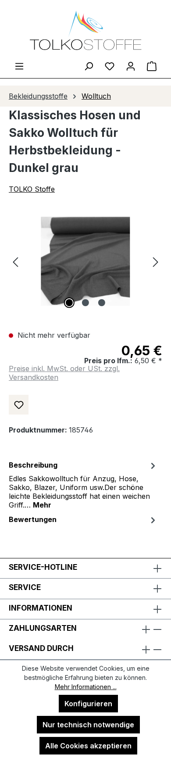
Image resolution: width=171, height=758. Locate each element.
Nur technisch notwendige (88, 724)
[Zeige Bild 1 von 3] (69, 302)
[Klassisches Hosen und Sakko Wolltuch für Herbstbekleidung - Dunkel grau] (85, 261)
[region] (85, 261)
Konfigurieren (88, 703)
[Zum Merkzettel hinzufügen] (18, 405)
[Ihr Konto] (130, 66)
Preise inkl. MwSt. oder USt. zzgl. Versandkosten (64, 373)
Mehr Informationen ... (86, 686)
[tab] (83, 484)
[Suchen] (88, 66)
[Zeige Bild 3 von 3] (101, 302)
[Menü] (19, 66)
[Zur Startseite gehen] (85, 30)
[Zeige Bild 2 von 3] (85, 302)
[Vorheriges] (15, 261)
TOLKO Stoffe (32, 189)
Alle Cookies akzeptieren (88, 745)
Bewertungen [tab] (33, 519)
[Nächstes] (155, 261)
